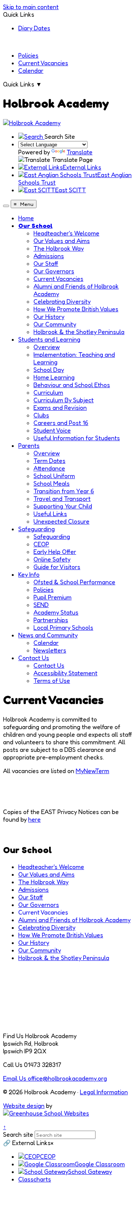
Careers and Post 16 (60, 423)
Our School (35, 225)
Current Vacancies (43, 63)
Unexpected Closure (61, 521)
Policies (28, 55)
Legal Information (104, 1092)
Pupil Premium (52, 597)
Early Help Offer (54, 551)
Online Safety (51, 559)
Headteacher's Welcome (66, 233)
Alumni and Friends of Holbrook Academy (74, 920)
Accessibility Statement (65, 673)
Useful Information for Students (76, 438)
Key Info (29, 574)
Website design (24, 1105)
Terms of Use (51, 680)
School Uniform (54, 476)
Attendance (49, 468)
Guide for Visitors (56, 567)
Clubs (41, 415)
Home (26, 218)
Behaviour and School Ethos (71, 385)
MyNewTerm (92, 771)
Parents (29, 445)
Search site (18, 1134)
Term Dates (49, 460)
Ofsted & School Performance (74, 582)
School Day (48, 369)
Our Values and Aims (61, 241)
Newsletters (49, 650)
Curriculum (48, 392)
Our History (48, 316)
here (34, 819)
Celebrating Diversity (62, 301)
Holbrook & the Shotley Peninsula (78, 332)
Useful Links (50, 514)
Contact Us (33, 658)
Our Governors (53, 271)
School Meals (51, 483)
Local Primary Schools (63, 627)
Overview (46, 347)
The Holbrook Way (58, 248)
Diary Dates (34, 28)
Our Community (54, 324)
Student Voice (52, 430)
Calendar (30, 70)
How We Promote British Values (75, 309)
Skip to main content (31, 7)
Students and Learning (49, 339)
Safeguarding (36, 529)
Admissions (48, 256)
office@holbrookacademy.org (55, 1078)
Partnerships (50, 620)
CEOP (41, 544)
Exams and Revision (60, 407)
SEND (41, 605)
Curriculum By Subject (63, 400)
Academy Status (55, 612)
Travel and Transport (62, 498)
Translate (79, 152)
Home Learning (54, 377)
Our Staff (45, 263)
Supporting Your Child (62, 506)
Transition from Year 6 (63, 491)
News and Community (48, 635)
